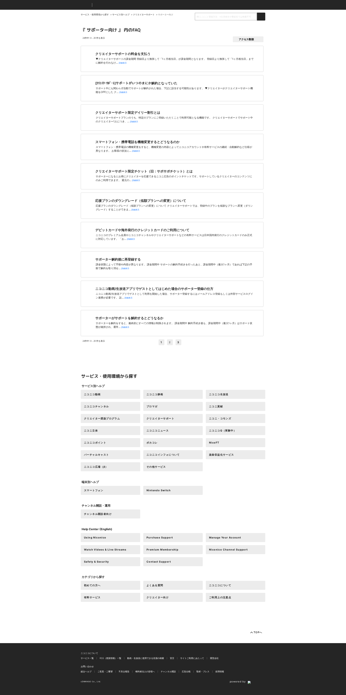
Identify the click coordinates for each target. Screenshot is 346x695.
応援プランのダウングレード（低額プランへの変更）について (140, 200)
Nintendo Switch (159, 490)
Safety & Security (96, 561)
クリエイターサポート (144, 14)
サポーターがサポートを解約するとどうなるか (129, 318)
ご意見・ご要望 (105, 671)
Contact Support (159, 561)
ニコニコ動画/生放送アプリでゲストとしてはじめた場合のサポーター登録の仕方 (154, 289)
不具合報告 (124, 671)
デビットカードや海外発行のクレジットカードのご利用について (142, 230)
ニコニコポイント (95, 442)
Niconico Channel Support (228, 549)
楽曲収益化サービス (221, 454)
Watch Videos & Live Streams (105, 549)
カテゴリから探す (93, 577)
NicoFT (214, 442)
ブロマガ (152, 406)
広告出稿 (186, 671)
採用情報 (219, 671)
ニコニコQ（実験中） (222, 430)
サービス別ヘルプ (121, 14)
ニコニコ (85, 5)
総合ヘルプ (86, 671)
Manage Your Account (225, 537)
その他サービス (156, 466)
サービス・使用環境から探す (95, 14)
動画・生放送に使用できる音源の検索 (145, 658)
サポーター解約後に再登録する (118, 259)
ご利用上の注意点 (220, 597)
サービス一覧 (87, 658)
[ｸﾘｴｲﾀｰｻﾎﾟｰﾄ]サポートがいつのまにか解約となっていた (136, 83)
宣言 (172, 658)
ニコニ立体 (91, 430)
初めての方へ (92, 585)
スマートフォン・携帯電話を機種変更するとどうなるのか (137, 142)
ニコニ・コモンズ (220, 418)
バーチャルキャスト (96, 454)
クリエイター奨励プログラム (102, 418)
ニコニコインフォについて (163, 454)
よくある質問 (155, 585)
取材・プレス (202, 671)
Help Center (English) (97, 529)
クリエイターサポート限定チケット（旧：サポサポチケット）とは (144, 171)
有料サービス (92, 597)
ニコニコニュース (158, 430)
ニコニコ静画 (155, 394)
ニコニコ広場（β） (96, 466)
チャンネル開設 (168, 671)
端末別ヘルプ (90, 482)
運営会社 (214, 658)
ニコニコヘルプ (114, 5)
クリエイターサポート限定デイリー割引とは (127, 112)
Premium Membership (162, 549)
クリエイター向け (158, 597)
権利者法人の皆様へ (145, 671)
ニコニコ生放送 (219, 394)
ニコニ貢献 (216, 406)
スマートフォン (93, 490)
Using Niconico (95, 537)
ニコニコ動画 (92, 394)
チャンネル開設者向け (98, 513)
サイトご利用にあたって (192, 658)
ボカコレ (152, 442)
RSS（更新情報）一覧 (110, 658)
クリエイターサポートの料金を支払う (122, 54)
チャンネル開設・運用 (96, 505)
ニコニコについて (220, 585)
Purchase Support (160, 537)
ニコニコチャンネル (96, 406)
